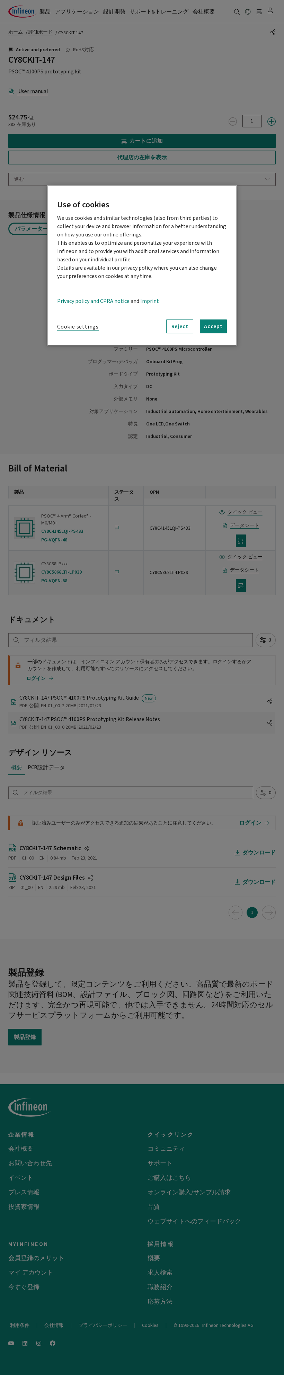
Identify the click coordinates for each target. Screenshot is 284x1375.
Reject (179, 326)
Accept (213, 326)
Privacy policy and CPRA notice (93, 301)
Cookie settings (78, 326)
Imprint (149, 301)
